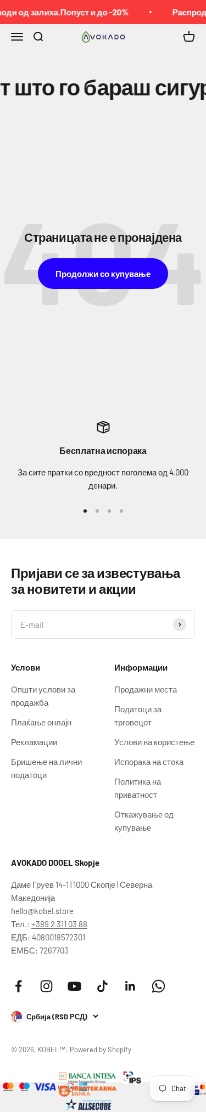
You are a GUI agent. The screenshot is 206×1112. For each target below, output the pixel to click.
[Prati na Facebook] (18, 986)
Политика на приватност (137, 787)
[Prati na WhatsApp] (158, 986)
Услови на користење (154, 742)
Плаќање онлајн (41, 722)
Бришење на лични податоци (46, 768)
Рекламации (34, 742)
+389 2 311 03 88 (59, 924)
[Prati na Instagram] (46, 986)
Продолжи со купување (103, 274)
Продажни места (145, 689)
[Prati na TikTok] (102, 986)
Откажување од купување (144, 820)
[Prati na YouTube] (74, 986)
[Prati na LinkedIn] (130, 986)
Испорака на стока (148, 762)
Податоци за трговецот (138, 715)
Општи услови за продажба (43, 695)
